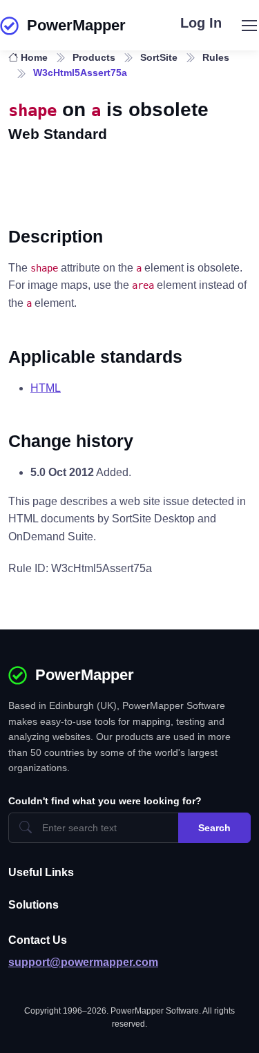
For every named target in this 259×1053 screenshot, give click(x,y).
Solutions (33, 905)
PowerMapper (76, 25)
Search (214, 827)
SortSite (159, 57)
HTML (45, 388)
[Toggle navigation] (248, 25)
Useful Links (41, 872)
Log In (201, 22)
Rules (215, 57)
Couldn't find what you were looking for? (105, 800)
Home (34, 57)
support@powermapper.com (83, 962)
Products (94, 57)
